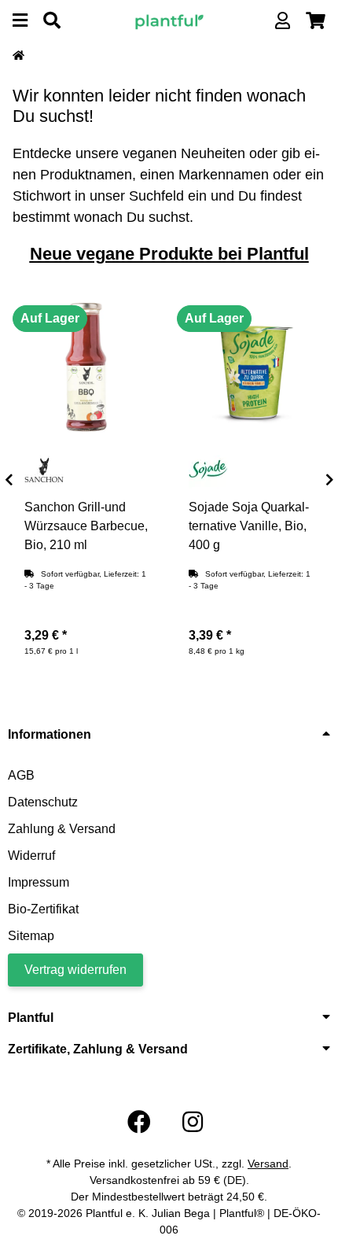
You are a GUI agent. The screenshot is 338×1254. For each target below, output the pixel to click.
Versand (268, 1163)
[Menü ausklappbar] (20, 21)
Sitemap (31, 935)
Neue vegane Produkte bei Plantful (169, 254)
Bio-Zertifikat (43, 909)
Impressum (38, 882)
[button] (282, 21)
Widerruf (31, 855)
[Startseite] (18, 56)
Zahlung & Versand (62, 828)
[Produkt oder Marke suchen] (52, 21)
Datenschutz (43, 802)
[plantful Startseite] (169, 20)
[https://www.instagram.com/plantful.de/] (193, 1122)
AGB (21, 775)
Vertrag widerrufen (75, 969)
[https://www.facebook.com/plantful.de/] (139, 1122)
